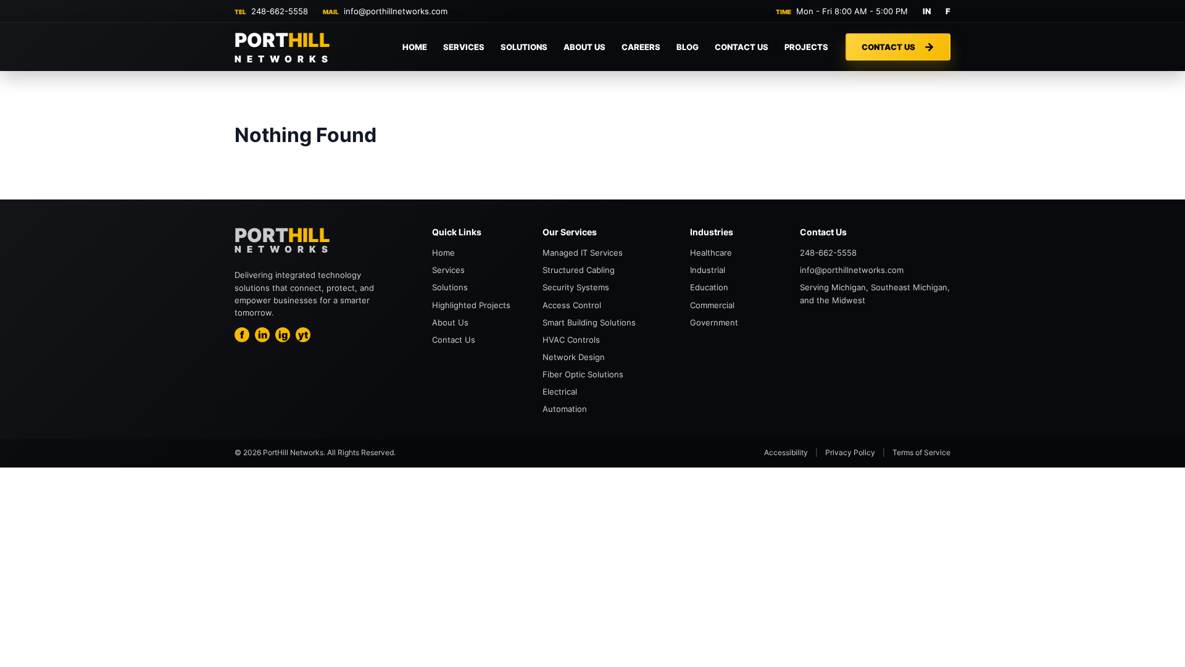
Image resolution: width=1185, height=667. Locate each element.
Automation (565, 409)
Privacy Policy (850, 452)
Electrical (560, 391)
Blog (687, 47)
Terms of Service (921, 452)
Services (463, 47)
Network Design (574, 357)
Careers (641, 47)
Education (709, 287)
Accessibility (786, 452)
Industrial (707, 270)
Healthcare (711, 253)
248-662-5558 (279, 11)
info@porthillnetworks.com (395, 11)
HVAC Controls (571, 340)
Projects (806, 47)
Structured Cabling (579, 270)
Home (414, 47)
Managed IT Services (583, 253)
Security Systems (576, 287)
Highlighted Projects (471, 305)
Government (714, 322)
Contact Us (741, 47)
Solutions (524, 47)
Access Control (572, 305)
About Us (584, 47)
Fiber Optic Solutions (583, 374)
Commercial (712, 305)
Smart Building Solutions (589, 322)
